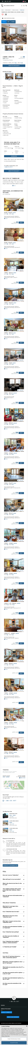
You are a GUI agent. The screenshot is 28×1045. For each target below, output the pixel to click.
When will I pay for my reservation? (12, 879)
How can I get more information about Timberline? (12, 896)
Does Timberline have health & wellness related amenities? (11, 942)
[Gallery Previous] (2, 48)
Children (16, 151)
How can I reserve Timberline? (11, 875)
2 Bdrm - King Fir (8, 483)
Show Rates (14, 156)
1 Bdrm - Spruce (8, 272)
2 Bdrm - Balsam (8, 423)
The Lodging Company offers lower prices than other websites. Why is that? (12, 890)
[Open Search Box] (26, 5)
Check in (6, 146)
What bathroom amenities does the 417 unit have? (13, 967)
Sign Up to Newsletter (7, 1012)
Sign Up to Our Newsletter (10, 865)
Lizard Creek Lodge (13, 828)
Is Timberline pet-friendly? (9, 946)
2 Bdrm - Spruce (8, 332)
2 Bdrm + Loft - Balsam (10, 603)
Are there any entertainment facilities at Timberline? (12, 927)
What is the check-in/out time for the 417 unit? (12, 884)
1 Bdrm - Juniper (8, 693)
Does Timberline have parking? (11, 932)
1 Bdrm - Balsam (8, 663)
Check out (17, 146)
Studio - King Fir (8, 212)
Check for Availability (14, 65)
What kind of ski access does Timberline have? (10, 916)
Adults (5, 151)
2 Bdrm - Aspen (8, 362)
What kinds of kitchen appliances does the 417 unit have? (12, 962)
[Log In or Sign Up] (24, 5)
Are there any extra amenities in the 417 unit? (12, 984)
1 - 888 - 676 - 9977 (14, 1001)
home (2, 10)
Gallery (21, 209)
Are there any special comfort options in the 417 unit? (12, 973)
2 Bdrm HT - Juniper (9, 633)
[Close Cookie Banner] (27, 1026)
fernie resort (8, 10)
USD (25, 1)
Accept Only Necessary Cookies (14, 1038)
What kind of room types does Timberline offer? (10, 907)
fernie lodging (15, 10)
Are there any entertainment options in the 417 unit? (13, 978)
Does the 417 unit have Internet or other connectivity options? (11, 957)
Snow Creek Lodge (13, 813)
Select (21, 222)
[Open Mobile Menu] (22, 5)
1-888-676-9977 (8, 167)
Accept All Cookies (14, 1042)
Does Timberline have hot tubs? (11, 911)
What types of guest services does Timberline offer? (12, 921)
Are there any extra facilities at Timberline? (11, 936)
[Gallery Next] (26, 48)
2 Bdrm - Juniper (8, 453)
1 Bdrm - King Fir (8, 302)
